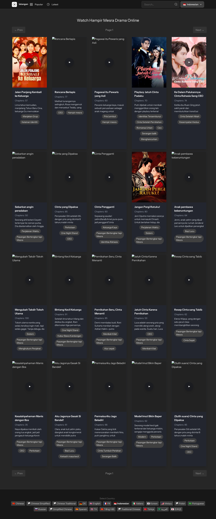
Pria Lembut (110, 116)
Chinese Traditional (64, 503)
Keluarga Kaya (110, 227)
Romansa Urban (144, 127)
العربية (162, 509)
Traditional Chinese (129, 509)
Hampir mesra (75, 112)
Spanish (81, 509)
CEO (60, 112)
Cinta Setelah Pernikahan (149, 122)
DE (82, 503)
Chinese (18, 503)
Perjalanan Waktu (30, 231)
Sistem (149, 233)
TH (94, 509)
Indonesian (121, 503)
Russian (40, 509)
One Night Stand (69, 233)
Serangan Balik (109, 456)
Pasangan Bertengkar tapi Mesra (29, 238)
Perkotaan (70, 227)
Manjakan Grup (30, 116)
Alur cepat (109, 348)
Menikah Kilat (110, 334)
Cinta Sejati (189, 340)
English (95, 503)
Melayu (166, 503)
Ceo (159, 127)
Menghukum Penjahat (30, 348)
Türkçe (149, 509)
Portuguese (196, 503)
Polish (180, 503)
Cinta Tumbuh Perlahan (109, 450)
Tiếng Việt (107, 509)
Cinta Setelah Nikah (189, 116)
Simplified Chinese (61, 509)
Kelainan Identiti (29, 122)
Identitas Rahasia (109, 242)
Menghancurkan (149, 139)
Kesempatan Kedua (189, 122)
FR (107, 503)
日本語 (176, 509)
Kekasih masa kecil (69, 456)
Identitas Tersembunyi (150, 116)
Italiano (138, 503)
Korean (152, 503)
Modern (142, 436)
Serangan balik (149, 133)
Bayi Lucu (189, 231)
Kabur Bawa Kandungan (69, 335)
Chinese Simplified (39, 503)
